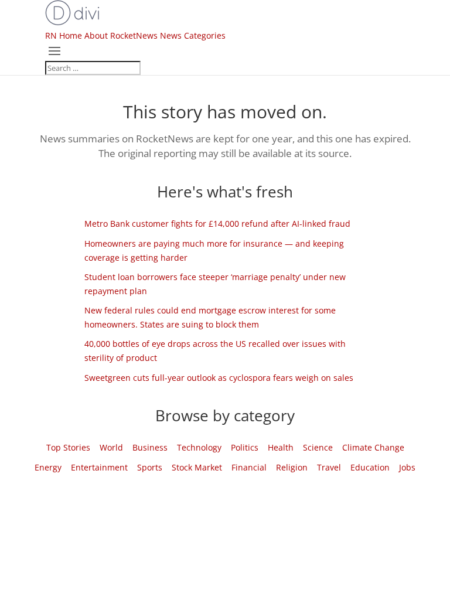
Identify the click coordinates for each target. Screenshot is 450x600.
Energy (48, 467)
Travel (329, 467)
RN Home (63, 35)
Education (370, 467)
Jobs (407, 467)
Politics (244, 447)
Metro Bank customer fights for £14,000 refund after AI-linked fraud (217, 223)
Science (318, 447)
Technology (199, 447)
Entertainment (99, 467)
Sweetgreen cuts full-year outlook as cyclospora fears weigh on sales (218, 377)
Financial (249, 467)
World (111, 447)
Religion (292, 467)
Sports (149, 467)
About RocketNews (121, 35)
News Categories (193, 35)
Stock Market (197, 467)
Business (150, 447)
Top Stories (68, 447)
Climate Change (373, 447)
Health (281, 447)
